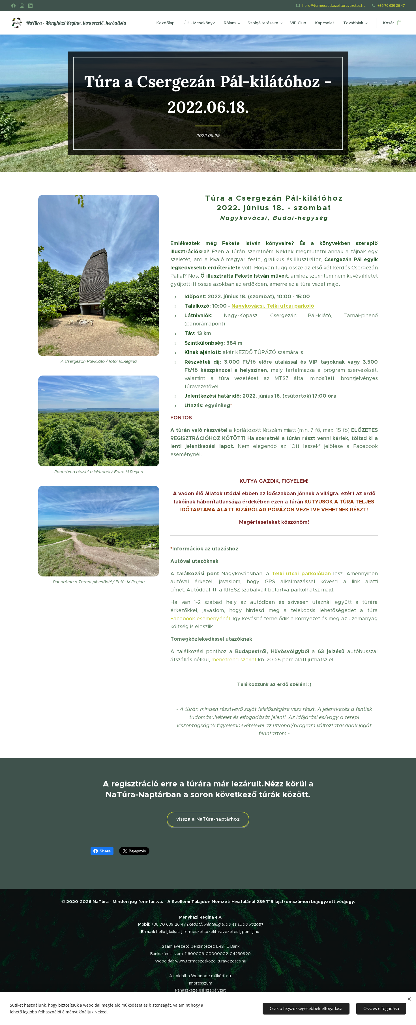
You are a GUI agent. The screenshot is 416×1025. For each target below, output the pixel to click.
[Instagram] (21, 5)
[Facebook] (13, 5)
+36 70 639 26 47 (391, 5)
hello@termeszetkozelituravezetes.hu (334, 5)
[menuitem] (167, 23)
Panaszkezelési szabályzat (200, 990)
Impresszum (200, 983)
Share (105, 851)
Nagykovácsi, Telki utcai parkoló (272, 306)
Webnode (200, 975)
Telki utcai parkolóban (301, 573)
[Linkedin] (30, 5)
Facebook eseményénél (200, 619)
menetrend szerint (233, 660)
